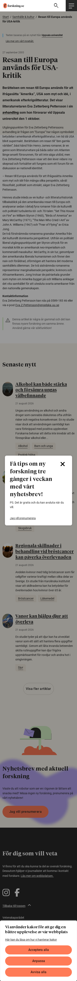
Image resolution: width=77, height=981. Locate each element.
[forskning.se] (12, 5)
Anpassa (38, 961)
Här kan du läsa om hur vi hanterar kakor (31, 939)
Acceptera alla (38, 950)
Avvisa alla (38, 972)
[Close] (62, 464)
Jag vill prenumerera (23, 518)
